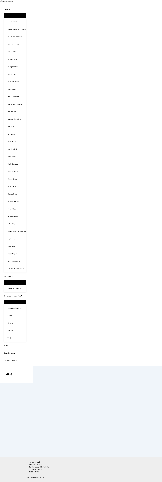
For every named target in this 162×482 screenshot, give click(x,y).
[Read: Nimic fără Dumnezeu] (8, 453)
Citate (4, 456)
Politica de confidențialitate (39, 467)
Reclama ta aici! (34, 462)
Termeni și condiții (35, 469)
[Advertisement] (12, 413)
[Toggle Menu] (15, 15)
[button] (9, 9)
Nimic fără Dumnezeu (11, 460)
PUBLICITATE (34, 472)
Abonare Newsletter (36, 464)
